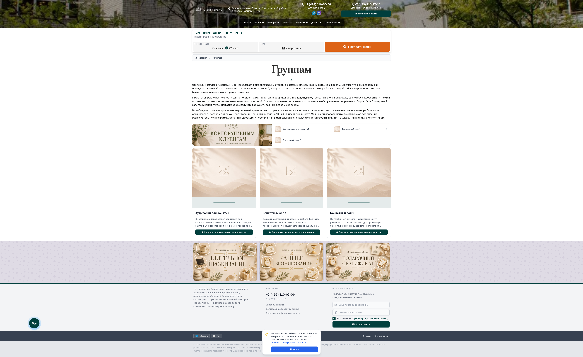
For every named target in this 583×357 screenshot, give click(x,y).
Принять (294, 349)
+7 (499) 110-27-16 (367, 4)
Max (218, 336)
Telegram (203, 336)
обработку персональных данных (370, 318)
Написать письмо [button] (367, 13)
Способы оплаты (275, 304)
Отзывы (367, 336)
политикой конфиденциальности (288, 342)
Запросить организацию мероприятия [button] (225, 232)
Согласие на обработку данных (283, 309)
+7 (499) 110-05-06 (318, 4)
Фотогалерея (381, 336)
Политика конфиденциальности (283, 313)
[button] (224, 219)
